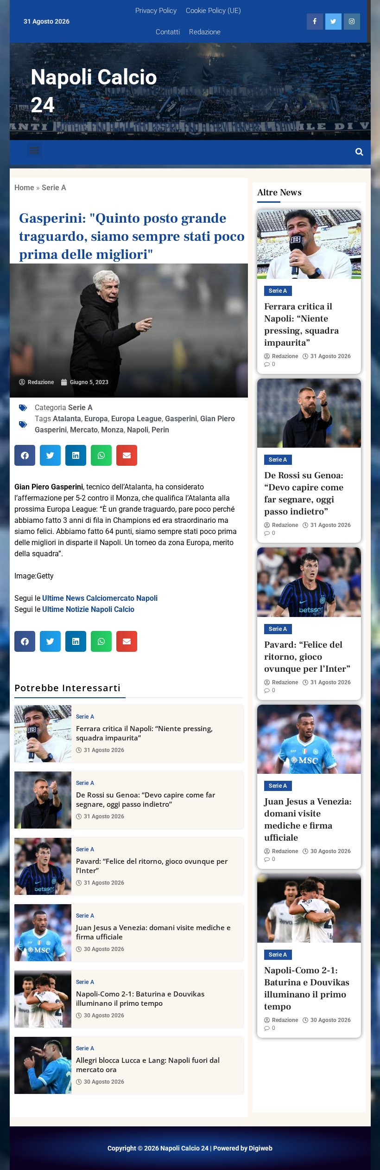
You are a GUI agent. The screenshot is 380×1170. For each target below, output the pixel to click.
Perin (160, 429)
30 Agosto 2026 (104, 949)
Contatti (168, 32)
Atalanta (67, 418)
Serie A (54, 187)
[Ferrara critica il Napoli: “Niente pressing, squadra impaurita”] (42, 733)
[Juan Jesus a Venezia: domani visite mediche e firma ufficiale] (42, 932)
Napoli (137, 429)
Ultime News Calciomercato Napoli (100, 598)
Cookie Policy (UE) (213, 10)
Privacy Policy (156, 10)
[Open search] (359, 152)
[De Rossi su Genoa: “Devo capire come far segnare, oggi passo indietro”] (42, 800)
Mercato (84, 429)
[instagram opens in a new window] (352, 21)
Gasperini (181, 418)
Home (24, 187)
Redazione (205, 32)
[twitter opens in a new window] (333, 21)
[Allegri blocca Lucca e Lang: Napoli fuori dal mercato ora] (42, 1065)
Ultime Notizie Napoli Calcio (88, 609)
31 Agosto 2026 (104, 750)
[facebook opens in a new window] (315, 21)
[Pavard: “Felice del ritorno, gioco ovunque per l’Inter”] (42, 866)
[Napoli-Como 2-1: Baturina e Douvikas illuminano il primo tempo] (42, 999)
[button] (34, 150)
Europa (96, 418)
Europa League (136, 418)
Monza (112, 429)
